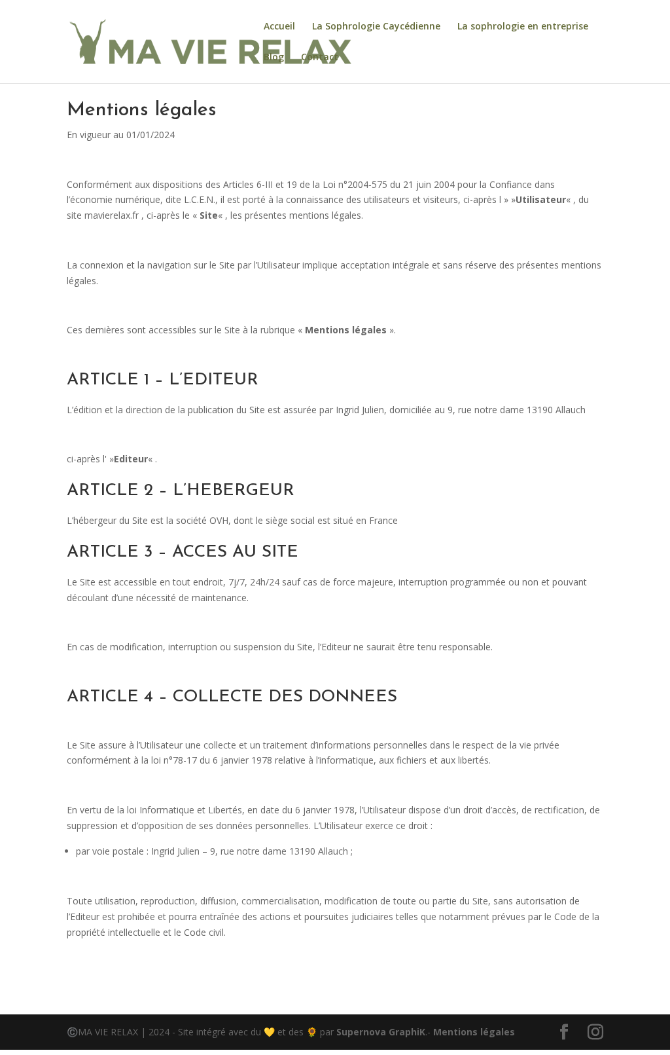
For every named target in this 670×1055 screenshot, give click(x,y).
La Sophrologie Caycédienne (376, 27)
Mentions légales (474, 1032)
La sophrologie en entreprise (522, 27)
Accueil (279, 27)
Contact (319, 57)
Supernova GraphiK (380, 1032)
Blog (274, 57)
